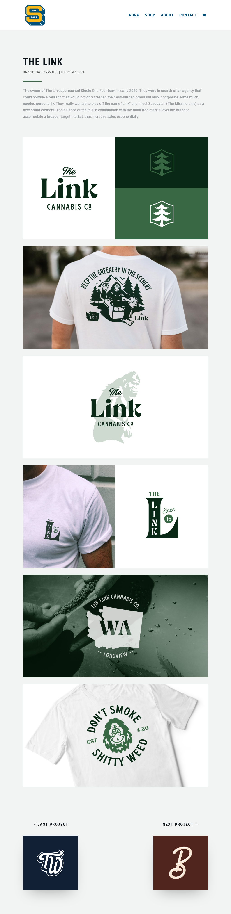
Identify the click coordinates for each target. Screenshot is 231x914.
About (167, 15)
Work (133, 15)
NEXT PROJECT (178, 824)
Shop (150, 15)
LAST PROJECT (52, 824)
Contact (188, 15)
